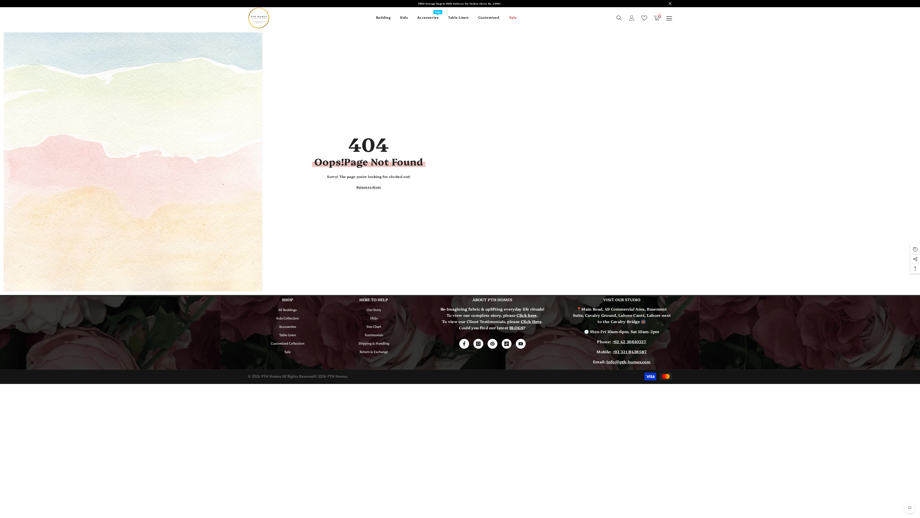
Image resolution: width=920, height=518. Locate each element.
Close (670, 4)
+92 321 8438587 (630, 351)
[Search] (619, 18)
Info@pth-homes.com (628, 361)
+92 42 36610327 (629, 341)
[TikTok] (507, 344)
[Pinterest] (492, 344)
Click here (527, 315)
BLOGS (516, 327)
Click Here (531, 321)
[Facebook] (464, 344)
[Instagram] (478, 344)
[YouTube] (521, 344)
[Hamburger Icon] (669, 18)
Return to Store (368, 187)
